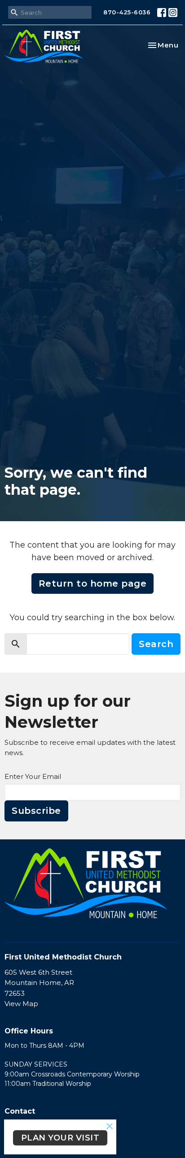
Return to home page (93, 583)
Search (156, 644)
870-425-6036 (126, 12)
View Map (21, 1003)
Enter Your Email (32, 776)
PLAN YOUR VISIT (60, 1138)
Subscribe (36, 810)
